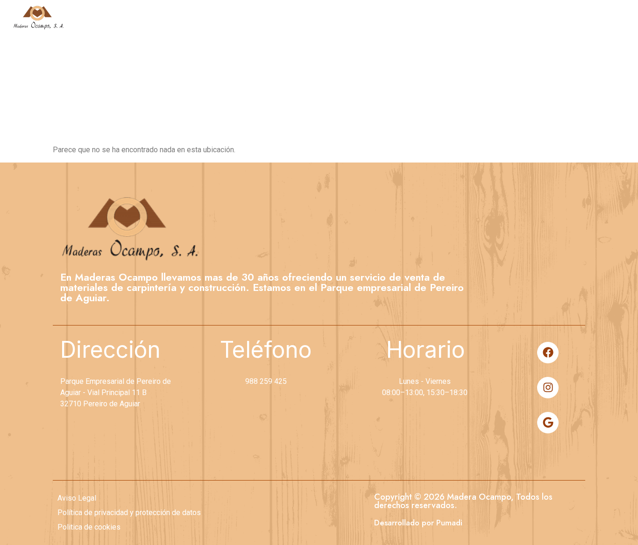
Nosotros (421, 17)
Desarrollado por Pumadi (418, 522)
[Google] (548, 422)
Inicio (348, 17)
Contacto (599, 17)
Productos (508, 17)
